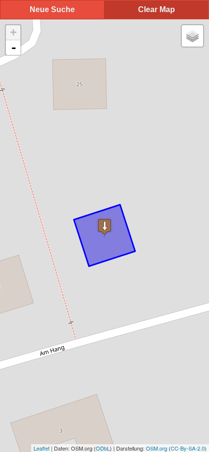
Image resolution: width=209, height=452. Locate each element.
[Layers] (192, 36)
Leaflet (42, 448)
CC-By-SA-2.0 (188, 448)
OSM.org (156, 448)
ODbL (103, 448)
